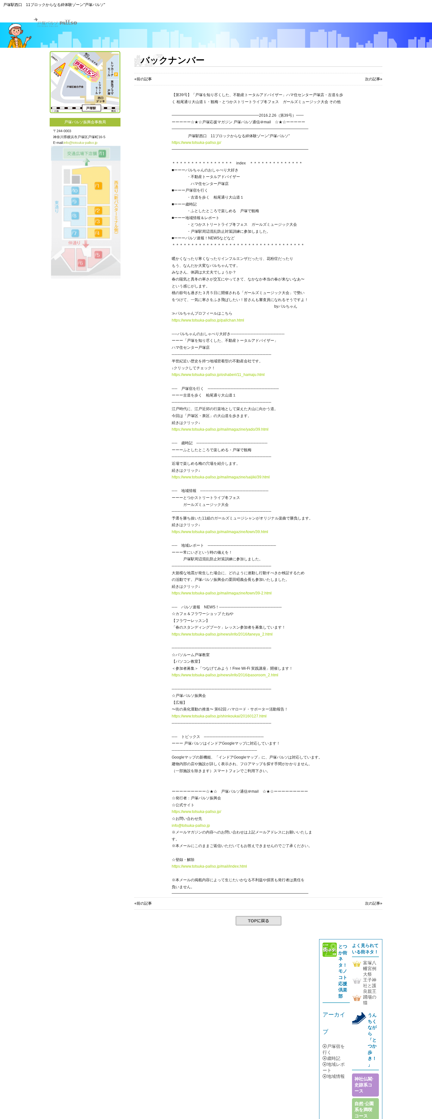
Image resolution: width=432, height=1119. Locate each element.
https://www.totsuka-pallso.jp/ (196, 142)
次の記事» (373, 79)
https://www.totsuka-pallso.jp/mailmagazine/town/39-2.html (222, 593)
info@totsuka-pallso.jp (80, 142)
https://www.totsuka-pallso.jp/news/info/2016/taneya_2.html (222, 634)
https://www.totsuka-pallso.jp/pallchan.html (208, 320)
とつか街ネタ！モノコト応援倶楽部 (342, 971)
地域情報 (336, 1076)
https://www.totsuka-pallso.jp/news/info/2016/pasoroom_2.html (225, 675)
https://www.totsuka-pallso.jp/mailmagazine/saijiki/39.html (221, 477)
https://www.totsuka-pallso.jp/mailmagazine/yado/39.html (220, 429)
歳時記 (333, 1058)
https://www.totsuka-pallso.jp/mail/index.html (209, 866)
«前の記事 (143, 79)
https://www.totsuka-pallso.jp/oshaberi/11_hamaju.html (218, 374)
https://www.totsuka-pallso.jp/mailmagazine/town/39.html (220, 532)
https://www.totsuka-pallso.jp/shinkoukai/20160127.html (219, 716)
